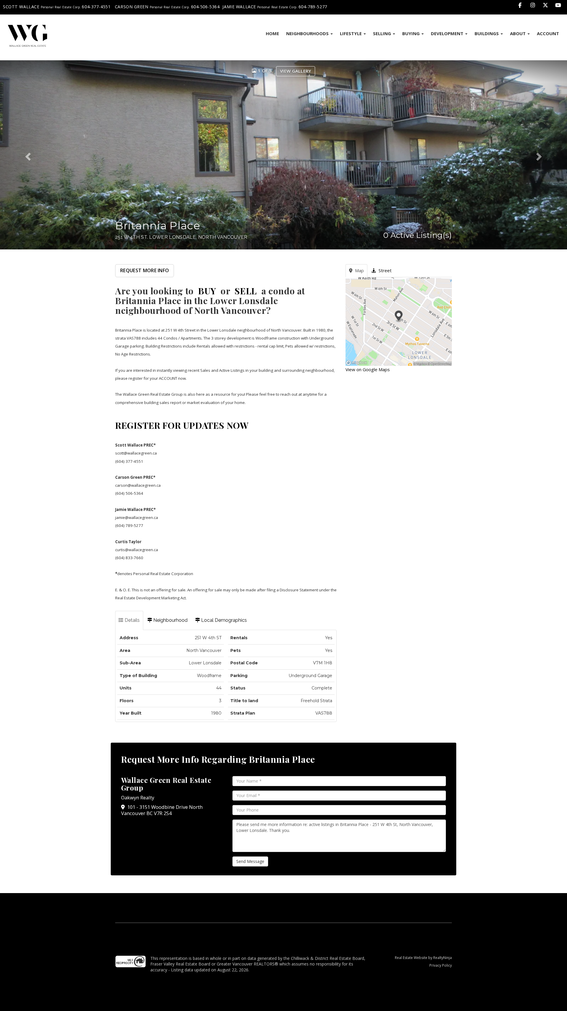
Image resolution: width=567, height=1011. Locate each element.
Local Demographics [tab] (223, 620)
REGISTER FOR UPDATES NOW (181, 425)
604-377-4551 (96, 6)
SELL (245, 291)
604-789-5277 (313, 6)
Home (272, 33)
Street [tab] (384, 270)
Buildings (487, 33)
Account (548, 33)
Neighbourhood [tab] (170, 620)
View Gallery (295, 71)
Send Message (250, 861)
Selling (382, 33)
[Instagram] (533, 5)
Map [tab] (359, 270)
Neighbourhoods (308, 33)
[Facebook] (520, 5)
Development (448, 33)
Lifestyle (351, 33)
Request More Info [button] (144, 270)
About (518, 33)
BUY (207, 291)
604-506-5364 (205, 6)
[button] (34, 154)
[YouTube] (558, 5)
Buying (411, 33)
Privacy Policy (440, 965)
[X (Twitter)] (546, 5)
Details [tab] (131, 620)
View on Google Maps (368, 369)
